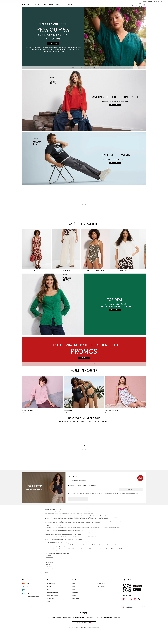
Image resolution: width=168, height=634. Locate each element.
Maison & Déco (75, 592)
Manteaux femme (49, 562)
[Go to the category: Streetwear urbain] (84, 158)
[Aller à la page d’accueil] (28, 5)
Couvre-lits (48, 570)
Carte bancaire (29, 590)
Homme (80, 67)
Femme (73, 67)
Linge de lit (48, 564)
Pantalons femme (49, 557)
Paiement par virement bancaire (33, 596)
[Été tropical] (84, 395)
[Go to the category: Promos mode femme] (84, 351)
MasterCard (29, 583)
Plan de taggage (75, 598)
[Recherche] (132, 5)
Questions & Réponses (51, 583)
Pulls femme (48, 555)
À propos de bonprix (101, 583)
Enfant (87, 67)
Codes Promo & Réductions (52, 595)
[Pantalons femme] (66, 250)
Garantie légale (117, 617)
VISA (27, 586)
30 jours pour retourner (159, 1)
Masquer (46, 572)
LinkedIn (80, 539)
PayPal (28, 593)
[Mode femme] (53, 38)
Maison (94, 67)
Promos (74, 595)
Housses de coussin (50, 568)
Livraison (49, 586)
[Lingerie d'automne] (125, 395)
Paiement (49, 589)
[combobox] (122, 5)
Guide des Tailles (50, 598)
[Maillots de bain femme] (95, 250)
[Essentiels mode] (42, 395)
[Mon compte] (136, 5)
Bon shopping (53, 43)
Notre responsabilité (102, 586)
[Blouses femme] (124, 250)
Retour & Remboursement (52, 592)
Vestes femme (48, 561)
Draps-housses (49, 566)
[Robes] (36, 250)
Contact (48, 601)
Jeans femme (48, 559)
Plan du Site (99, 617)
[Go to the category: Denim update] (84, 100)
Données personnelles (96, 495)
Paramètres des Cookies (80, 617)
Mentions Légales (90, 617)
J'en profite (84, 357)
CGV (48, 617)
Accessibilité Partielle (56, 617)
